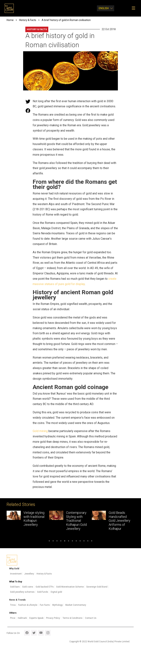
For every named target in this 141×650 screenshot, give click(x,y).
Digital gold (56, 592)
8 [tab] (76, 541)
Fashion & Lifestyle (27, 605)
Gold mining (40, 431)
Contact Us (90, 618)
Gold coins (27, 586)
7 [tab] (72, 541)
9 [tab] (80, 541)
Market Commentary (75, 605)
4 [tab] (61, 541)
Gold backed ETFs (45, 586)
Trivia (13, 605)
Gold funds (42, 592)
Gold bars (15, 586)
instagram (48, 633)
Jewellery (29, 573)
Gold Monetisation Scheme (70, 586)
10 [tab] (84, 541)
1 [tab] (49, 541)
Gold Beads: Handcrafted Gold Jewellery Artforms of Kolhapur (77, 520)
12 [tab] (92, 541)
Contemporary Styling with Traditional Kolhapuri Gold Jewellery (34, 520)
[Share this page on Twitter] (28, 101)
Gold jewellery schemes (22, 592)
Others (13, 613)
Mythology (57, 605)
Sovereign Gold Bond (96, 586)
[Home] (9, 8)
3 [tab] (57, 541)
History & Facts (37, 29)
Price (12, 618)
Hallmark (22, 618)
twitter (34, 633)
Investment (16, 573)
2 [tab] (53, 541)
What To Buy (15, 581)
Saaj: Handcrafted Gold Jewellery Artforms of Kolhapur (119, 520)
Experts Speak (36, 618)
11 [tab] (88, 541)
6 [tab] (68, 541)
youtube (41, 633)
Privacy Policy (53, 618)
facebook (27, 633)
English (104, 8)
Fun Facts (45, 605)
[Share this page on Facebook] (28, 110)
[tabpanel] (28, 521)
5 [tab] (65, 541)
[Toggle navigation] (134, 8)
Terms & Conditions (72, 618)
